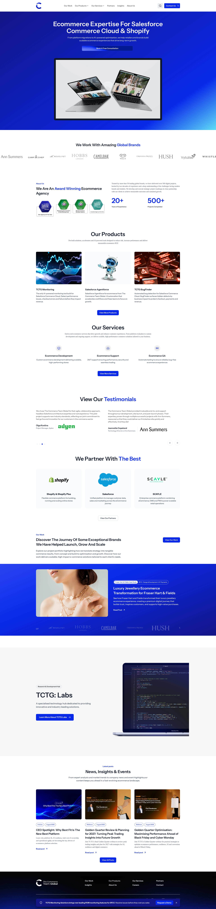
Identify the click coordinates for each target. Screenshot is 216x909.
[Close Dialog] (176, 902)
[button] (82, 5)
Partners (111, 6)
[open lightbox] (108, 94)
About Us (131, 6)
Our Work (68, 6)
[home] (38, 6)
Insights (120, 6)
